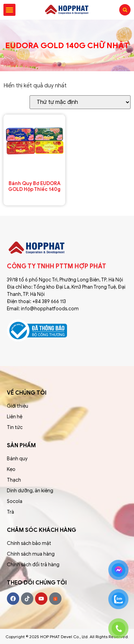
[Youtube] (41, 598)
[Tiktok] (27, 598)
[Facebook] (13, 598)
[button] (9, 10)
